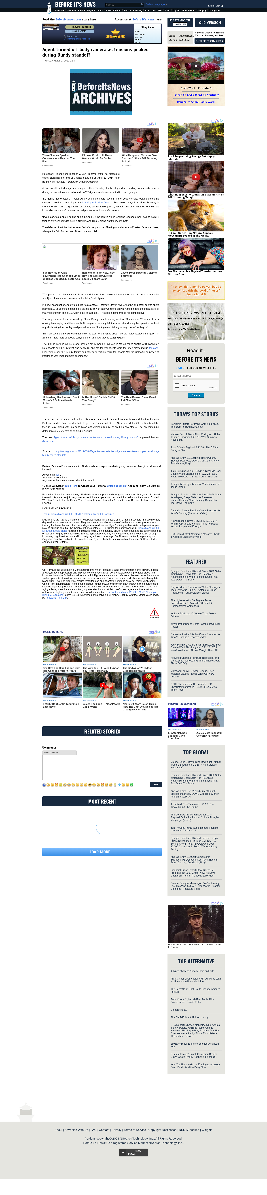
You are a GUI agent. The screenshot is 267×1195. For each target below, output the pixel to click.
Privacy (116, 1129)
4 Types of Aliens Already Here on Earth (192, 971)
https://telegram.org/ (210, 318)
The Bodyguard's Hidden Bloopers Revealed (137, 669)
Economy (71, 10)
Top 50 (176, 10)
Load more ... (102, 852)
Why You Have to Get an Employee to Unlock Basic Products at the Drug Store (195, 1066)
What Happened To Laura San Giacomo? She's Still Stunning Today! (196, 196)
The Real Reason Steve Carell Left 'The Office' (138, 399)
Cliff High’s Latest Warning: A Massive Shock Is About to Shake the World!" (195, 535)
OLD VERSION (210, 22)
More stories (87, 39)
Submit (196, 395)
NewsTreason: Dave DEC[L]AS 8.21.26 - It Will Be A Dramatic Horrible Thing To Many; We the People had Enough (194, 524)
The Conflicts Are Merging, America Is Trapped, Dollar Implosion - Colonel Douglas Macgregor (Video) (195, 817)
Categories (214, 10)
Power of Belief (113, 10)
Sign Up (219, 6)
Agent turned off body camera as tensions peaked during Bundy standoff (96, 437)
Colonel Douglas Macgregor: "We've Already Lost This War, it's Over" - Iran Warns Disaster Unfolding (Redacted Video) (195, 886)
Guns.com (47, 441)
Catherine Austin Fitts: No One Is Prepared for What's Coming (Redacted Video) (195, 512)
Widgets (207, 1129)
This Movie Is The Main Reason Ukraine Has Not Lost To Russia (195, 945)
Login (211, 6)
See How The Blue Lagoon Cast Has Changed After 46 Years (61, 669)
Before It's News (75, 4)
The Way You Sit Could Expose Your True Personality (101, 669)
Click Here (71, 486)
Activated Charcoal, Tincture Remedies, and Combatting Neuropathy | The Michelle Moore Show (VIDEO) (195, 661)
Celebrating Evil (179, 1009)
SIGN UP (181, 368)
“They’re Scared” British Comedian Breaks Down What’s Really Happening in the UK (194, 1055)
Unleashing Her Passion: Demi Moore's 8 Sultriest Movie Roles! (61, 400)
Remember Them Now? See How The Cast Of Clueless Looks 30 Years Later (98, 275)
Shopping (201, 10)
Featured (59, 10)
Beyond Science (95, 10)
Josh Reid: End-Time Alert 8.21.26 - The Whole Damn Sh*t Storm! (192, 805)
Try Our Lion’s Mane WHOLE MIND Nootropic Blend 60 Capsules (78, 514)
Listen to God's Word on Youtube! (196, 95)
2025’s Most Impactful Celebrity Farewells (139, 274)
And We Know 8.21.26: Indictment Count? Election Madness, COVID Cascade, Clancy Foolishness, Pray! (195, 461)
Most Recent (188, 10)
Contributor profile (72, 39)
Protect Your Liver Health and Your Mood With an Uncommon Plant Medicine (196, 980)
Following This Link (56, 597)
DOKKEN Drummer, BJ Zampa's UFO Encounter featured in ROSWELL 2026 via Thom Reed (194, 687)
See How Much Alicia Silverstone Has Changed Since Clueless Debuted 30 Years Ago (61, 275)
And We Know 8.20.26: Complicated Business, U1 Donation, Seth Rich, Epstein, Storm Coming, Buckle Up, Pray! (194, 860)
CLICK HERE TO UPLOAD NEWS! (209, 41)
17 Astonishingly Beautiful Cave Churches (177, 736)
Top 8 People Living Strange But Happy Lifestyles (191, 158)
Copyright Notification (162, 1129)
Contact (104, 1129)
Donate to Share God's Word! (196, 102)
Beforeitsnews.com (68, 19)
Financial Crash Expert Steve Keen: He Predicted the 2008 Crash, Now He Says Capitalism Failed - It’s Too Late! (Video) (193, 873)
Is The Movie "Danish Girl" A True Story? (98, 399)
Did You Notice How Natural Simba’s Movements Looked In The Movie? (190, 234)
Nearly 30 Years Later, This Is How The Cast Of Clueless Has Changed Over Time (141, 707)
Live (160, 10)
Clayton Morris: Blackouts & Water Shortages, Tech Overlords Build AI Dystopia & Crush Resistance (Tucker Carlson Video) (195, 590)
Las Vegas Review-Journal (97, 202)
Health (81, 10)
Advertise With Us (76, 1129)
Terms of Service (135, 1129)
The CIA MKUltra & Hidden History (189, 1017)
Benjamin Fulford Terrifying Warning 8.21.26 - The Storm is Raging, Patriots (195, 425)
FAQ (94, 1129)
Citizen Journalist (117, 486)
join (58, 474)
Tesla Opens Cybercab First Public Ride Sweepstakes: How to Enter (192, 1001)
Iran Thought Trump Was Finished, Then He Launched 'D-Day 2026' (194, 829)
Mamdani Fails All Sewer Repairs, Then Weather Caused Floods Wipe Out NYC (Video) (192, 674)
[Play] (196, 66)
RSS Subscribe (189, 1129)
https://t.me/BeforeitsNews (184, 329)
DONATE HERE (180, 24)
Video (167, 10)
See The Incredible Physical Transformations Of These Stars (195, 273)
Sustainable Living (133, 10)
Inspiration (150, 10)
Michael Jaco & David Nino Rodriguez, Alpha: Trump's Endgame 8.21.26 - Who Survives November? (196, 437)
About (58, 1129)
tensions (153, 348)
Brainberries (48, 283)
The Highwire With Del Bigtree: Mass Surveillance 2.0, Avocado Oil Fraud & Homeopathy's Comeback (191, 603)
